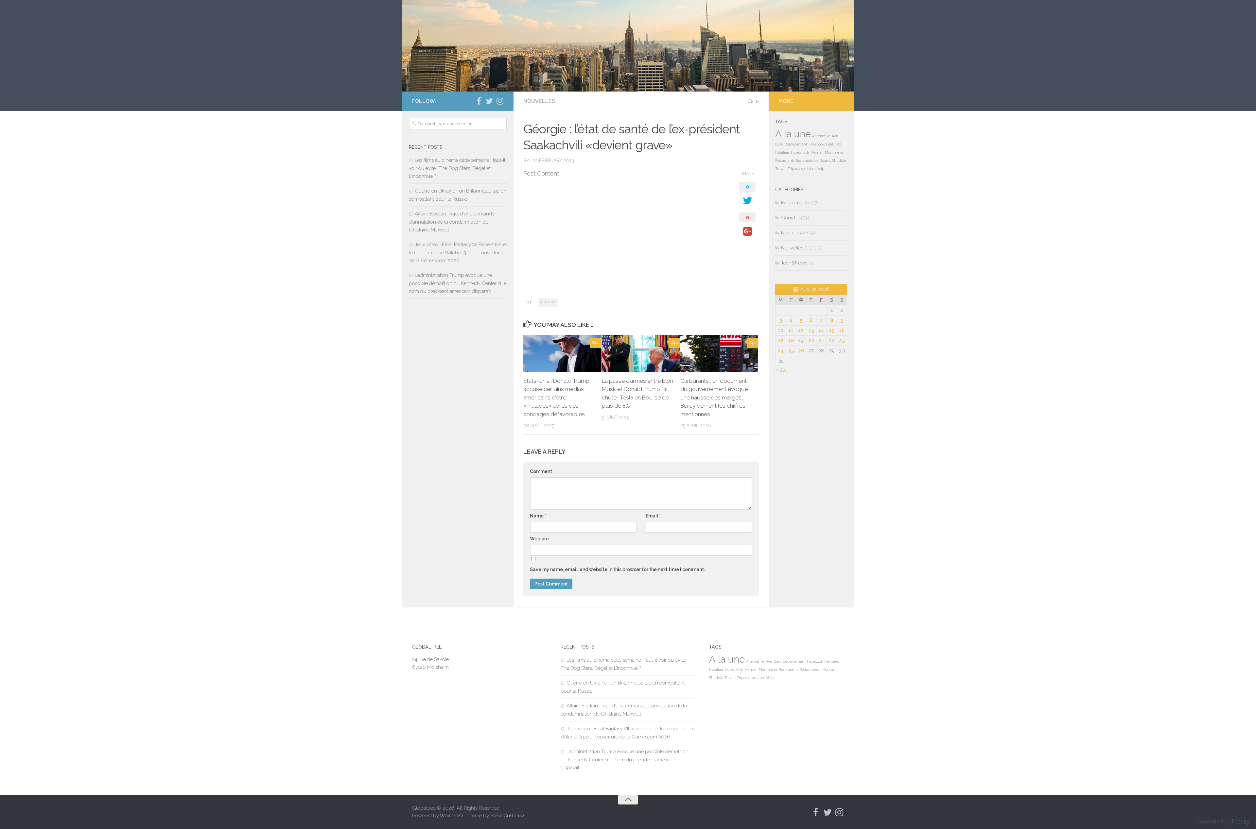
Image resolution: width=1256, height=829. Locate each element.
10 (780, 330)
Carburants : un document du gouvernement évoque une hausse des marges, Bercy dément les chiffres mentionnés (714, 397)
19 (801, 341)
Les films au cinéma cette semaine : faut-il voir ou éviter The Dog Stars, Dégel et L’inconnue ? (457, 168)
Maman (817, 152)
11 (791, 330)
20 (811, 341)
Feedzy (1240, 822)
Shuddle (839, 160)
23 (842, 341)
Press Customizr (508, 816)
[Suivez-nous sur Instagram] (500, 101)
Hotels (796, 152)
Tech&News (794, 263)
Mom (829, 152)
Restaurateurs (807, 160)
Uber (811, 169)
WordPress (452, 816)
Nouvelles (539, 101)
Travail (780, 169)
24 (780, 351)
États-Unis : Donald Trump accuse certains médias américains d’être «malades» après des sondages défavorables (556, 397)
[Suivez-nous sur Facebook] (479, 101)
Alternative (821, 136)
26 (801, 351)
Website (539, 538)
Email (653, 515)
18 (791, 341)
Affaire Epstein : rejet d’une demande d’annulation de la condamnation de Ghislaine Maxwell (452, 222)
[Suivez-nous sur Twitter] (489, 101)
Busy (779, 144)
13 (811, 330)
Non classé (793, 233)
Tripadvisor (797, 169)
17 (780, 341)
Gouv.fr (789, 218)
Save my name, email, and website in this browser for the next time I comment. (617, 569)
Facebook (817, 144)
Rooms (825, 160)
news (839, 152)
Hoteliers (782, 152)
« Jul (781, 370)
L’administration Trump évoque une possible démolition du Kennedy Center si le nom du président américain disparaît (457, 283)
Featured (833, 144)
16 (842, 330)
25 (791, 351)
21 (821, 341)
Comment (542, 471)
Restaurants (784, 160)
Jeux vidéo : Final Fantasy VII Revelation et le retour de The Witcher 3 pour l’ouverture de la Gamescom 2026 (458, 252)
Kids (805, 152)
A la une (547, 302)
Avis (835, 136)
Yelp (820, 169)
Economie (792, 203)
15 (831, 330)
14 (821, 330)
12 (801, 330)
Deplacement (795, 144)
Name (538, 515)
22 (832, 341)
